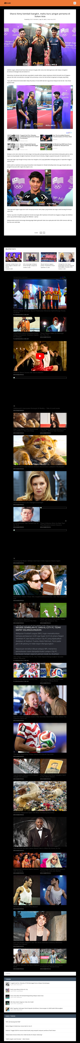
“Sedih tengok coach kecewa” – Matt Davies (17, 1039)
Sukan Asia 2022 (51, 19)
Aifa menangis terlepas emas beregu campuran (30, 264)
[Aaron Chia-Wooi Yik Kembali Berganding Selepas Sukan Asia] (7, 997)
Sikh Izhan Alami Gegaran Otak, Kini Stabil (22, 1002)
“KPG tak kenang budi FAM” (13, 1022)
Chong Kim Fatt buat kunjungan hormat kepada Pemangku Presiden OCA (66, 265)
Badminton (19, 997)
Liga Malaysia (20, 991)
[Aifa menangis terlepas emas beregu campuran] (31, 257)
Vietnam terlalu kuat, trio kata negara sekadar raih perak (13, 265)
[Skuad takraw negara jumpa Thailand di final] (49, 257)
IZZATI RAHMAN (34, 19)
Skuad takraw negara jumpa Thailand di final (48, 264)
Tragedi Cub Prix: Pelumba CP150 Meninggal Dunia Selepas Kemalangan (30, 983)
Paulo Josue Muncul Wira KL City (19, 989)
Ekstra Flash (19, 1010)
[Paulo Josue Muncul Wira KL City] (7, 990)
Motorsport (19, 984)
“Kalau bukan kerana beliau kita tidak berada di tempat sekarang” (24, 1034)
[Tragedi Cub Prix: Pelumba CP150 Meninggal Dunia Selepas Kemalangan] (7, 984)
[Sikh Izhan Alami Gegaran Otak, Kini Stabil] (7, 1003)
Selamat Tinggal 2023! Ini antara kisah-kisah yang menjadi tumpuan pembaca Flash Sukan (31, 1030)
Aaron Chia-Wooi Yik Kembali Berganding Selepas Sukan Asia (26, 995)
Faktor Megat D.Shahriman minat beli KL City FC (19, 1026)
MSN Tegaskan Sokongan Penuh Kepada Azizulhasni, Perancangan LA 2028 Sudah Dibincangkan (36, 1008)
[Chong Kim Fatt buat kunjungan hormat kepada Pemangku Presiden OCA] (66, 257)
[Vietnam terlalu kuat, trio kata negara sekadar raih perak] (14, 257)
